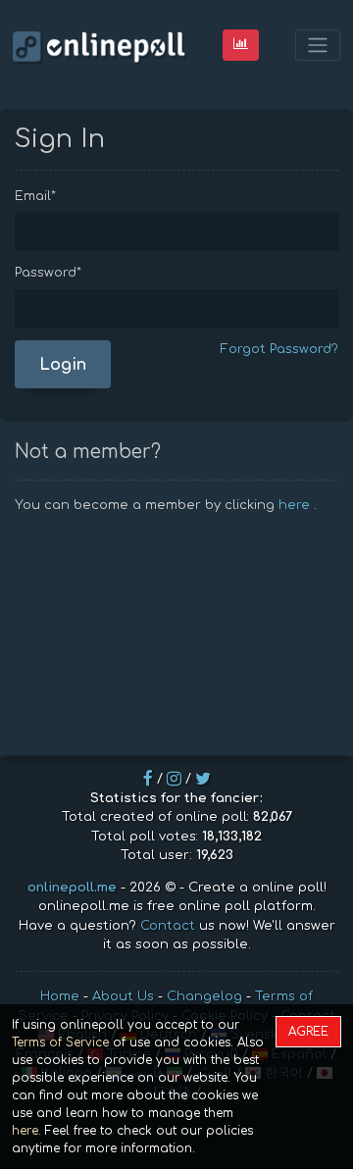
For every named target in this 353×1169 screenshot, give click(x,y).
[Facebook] (148, 779)
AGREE (308, 1032)
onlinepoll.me (72, 887)
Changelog (204, 996)
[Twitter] (203, 779)
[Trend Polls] (241, 44)
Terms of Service (60, 1042)
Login (62, 365)
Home (59, 996)
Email (35, 196)
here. (26, 1131)
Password (48, 273)
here (294, 505)
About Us (123, 996)
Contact (167, 926)
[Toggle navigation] (317, 45)
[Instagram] (174, 779)
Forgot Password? (279, 349)
